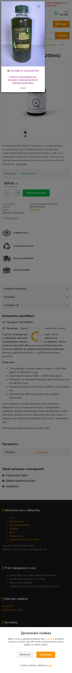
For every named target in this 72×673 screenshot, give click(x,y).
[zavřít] (38, 7)
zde (50, 665)
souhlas (49, 639)
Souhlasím (46, 654)
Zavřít (23, 87)
